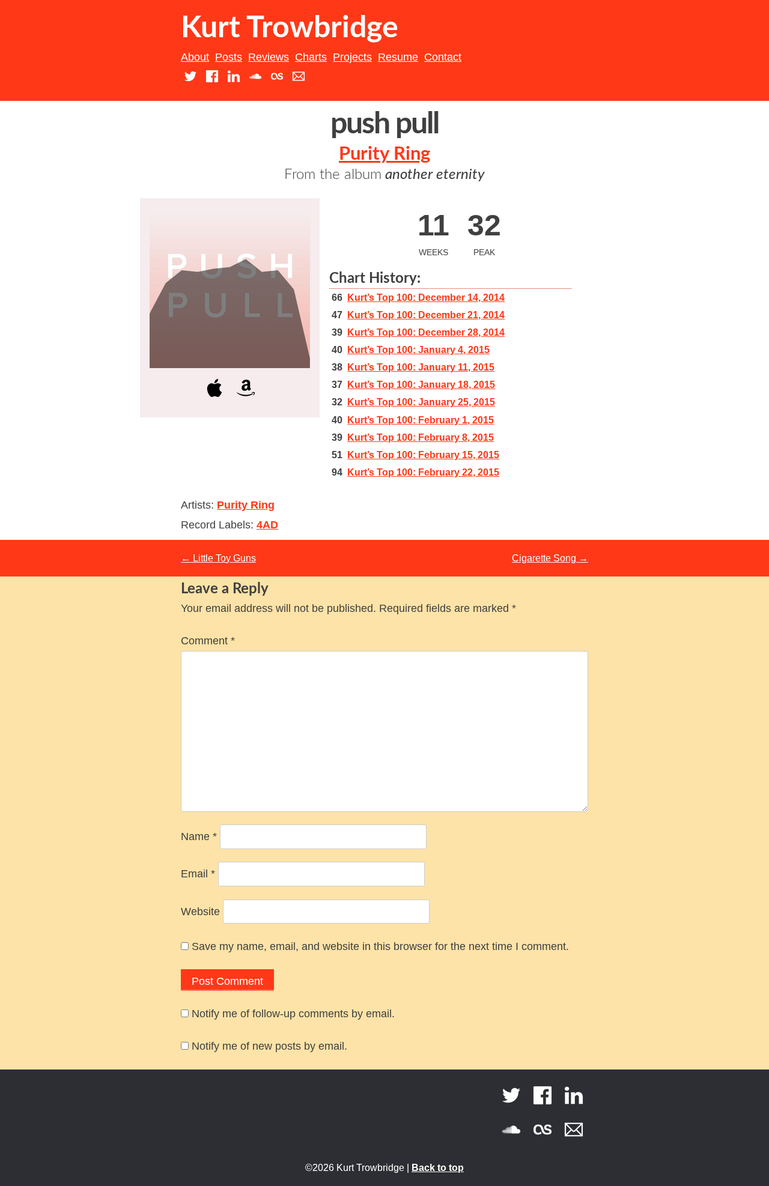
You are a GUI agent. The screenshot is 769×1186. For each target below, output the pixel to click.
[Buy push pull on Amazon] (245, 399)
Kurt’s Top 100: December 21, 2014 (426, 315)
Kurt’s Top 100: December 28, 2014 (426, 332)
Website (200, 912)
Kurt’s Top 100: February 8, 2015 (420, 437)
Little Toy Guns (218, 558)
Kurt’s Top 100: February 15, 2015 (423, 455)
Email (198, 874)
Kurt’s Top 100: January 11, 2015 (420, 367)
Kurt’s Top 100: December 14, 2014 (426, 297)
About (195, 57)
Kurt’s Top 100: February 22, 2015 (423, 472)
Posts (228, 57)
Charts (311, 57)
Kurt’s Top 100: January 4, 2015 (418, 350)
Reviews (268, 57)
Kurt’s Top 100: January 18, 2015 (421, 385)
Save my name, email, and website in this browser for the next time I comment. (380, 946)
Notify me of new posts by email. (269, 1046)
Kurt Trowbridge (289, 28)
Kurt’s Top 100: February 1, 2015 (420, 420)
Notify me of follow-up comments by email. (293, 1014)
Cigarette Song (550, 558)
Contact (442, 57)
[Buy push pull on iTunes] (214, 399)
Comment (208, 641)
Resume (398, 57)
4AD (267, 525)
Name (199, 837)
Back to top (438, 1168)
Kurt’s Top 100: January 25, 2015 (421, 402)
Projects (352, 57)
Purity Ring (384, 154)
